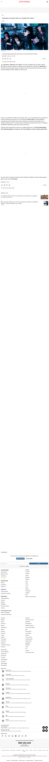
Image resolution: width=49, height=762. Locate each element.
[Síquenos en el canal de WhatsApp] (22, 736)
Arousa (27, 575)
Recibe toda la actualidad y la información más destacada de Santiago (16, 712)
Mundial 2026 (4, 649)
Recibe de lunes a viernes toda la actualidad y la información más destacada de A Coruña (18, 702)
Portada (2, 619)
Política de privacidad (14, 760)
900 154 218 (24, 743)
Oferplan (3, 602)
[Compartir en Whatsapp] (3, 59)
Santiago (27, 592)
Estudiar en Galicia (29, 625)
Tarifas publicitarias (5, 598)
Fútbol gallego (4, 663)
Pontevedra (27, 590)
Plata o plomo (28, 631)
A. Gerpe (2, 204)
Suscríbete (3, 577)
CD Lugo (3, 657)
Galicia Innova (28, 640)
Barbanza (27, 577)
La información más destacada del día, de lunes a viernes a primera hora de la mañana (18, 671)
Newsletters (3, 584)
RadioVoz (23, 750)
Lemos (26, 585)
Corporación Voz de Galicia (5, 750)
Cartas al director (4, 591)
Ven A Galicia (28, 633)
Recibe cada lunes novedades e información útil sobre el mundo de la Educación (17, 684)
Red (26, 629)
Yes (26, 648)
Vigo (26, 594)
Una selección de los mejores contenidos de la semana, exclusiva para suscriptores (18, 679)
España (2, 625)
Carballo (27, 579)
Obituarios (3, 642)
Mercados (27, 644)
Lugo (26, 586)
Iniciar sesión (29, 558)
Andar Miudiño (4, 659)
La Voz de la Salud (29, 619)
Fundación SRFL (12, 750)
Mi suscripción (4, 572)
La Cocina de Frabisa (30, 627)
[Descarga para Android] (46, 727)
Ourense (27, 588)
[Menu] (1, 1)
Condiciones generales (29, 760)
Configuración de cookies (38, 760)
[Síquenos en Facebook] (2, 736)
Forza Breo (3, 661)
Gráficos (2, 637)
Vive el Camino (28, 637)
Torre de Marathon (5, 651)
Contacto (3, 607)
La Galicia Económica (5, 644)
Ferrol (26, 583)
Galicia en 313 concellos (30, 596)
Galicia (2, 621)
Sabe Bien (27, 621)
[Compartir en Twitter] (10, 59)
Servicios (3, 600)
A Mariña (27, 573)
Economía (3, 623)
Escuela (27, 650)
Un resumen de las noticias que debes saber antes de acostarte (15, 675)
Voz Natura (34, 750)
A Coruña (27, 571)
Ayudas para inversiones (6, 614)
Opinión (2, 629)
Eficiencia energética (5, 612)
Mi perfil (2, 582)
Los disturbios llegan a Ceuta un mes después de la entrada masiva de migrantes (19, 195)
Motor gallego (4, 665)
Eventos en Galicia (5, 606)
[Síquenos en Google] (25, 736)
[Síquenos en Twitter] (5, 736)
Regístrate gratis (20, 558)
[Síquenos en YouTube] (15, 736)
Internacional (3, 627)
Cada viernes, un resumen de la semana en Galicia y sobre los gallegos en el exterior (18, 698)
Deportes (3, 631)
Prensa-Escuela (39, 750)
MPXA (44, 750)
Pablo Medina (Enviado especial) (6, 197)
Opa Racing (3, 655)
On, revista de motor (29, 652)
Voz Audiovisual (18, 750)
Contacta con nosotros (5, 593)
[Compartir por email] (5, 59)
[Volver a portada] (24, 1)
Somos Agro (3, 639)
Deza (26, 581)
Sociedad (3, 633)
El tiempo (3, 646)
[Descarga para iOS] (43, 727)
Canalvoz (30, 750)
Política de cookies (22, 760)
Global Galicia (28, 623)
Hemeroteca (3, 575)
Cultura (2, 635)
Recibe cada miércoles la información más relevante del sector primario (16, 689)
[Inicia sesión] (47, 2)
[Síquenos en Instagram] (9, 736)
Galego (27, 566)
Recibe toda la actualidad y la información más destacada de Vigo (15, 716)
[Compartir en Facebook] (8, 59)
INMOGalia (3, 604)
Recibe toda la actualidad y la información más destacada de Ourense (16, 720)
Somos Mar (3, 640)
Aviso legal (8, 760)
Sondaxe (27, 750)
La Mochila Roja (28, 639)
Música (8, 182)
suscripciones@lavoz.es (24, 745)
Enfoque (27, 635)
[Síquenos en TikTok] (19, 736)
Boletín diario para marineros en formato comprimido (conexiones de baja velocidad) (18, 693)
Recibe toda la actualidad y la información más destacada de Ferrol (15, 706)
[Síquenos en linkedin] (12, 736)
